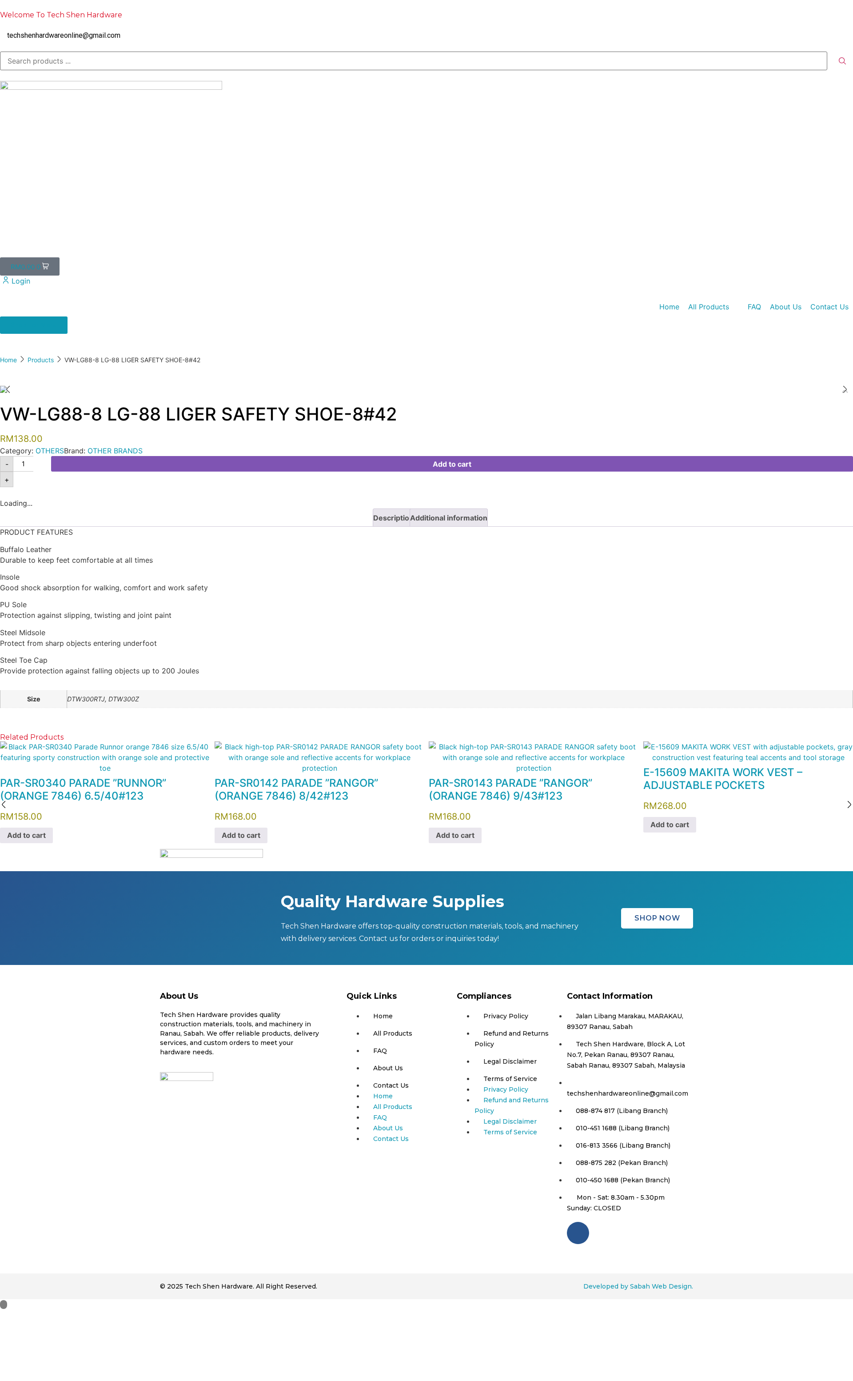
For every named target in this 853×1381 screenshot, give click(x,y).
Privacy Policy (505, 1016)
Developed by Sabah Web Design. (638, 1286)
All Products (392, 1033)
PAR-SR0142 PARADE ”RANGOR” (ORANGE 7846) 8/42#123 (296, 789)
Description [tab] (393, 517)
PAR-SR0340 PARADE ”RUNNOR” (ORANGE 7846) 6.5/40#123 (83, 789)
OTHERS (50, 450)
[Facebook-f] (578, 1233)
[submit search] (842, 61)
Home (8, 360)
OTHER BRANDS (115, 450)
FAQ (380, 1051)
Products (41, 360)
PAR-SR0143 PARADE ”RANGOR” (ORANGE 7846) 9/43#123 (510, 789)
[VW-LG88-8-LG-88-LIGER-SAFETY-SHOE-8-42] (426, 389)
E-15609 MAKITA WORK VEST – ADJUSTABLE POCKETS (722, 779)
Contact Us (391, 1085)
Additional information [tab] (448, 517)
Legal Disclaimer (510, 1061)
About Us (388, 1068)
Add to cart (452, 464)
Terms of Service (510, 1079)
